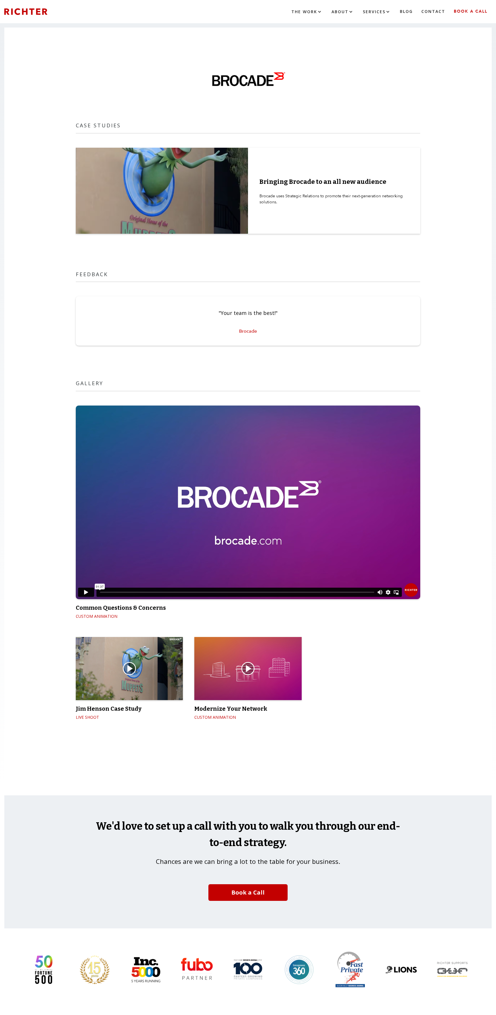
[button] (307, 11)
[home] (34, 11)
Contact (433, 11)
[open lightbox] (129, 668)
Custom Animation (96, 616)
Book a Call (470, 11)
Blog (406, 11)
